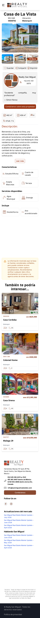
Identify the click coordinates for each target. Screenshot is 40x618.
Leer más (20, 161)
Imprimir (33, 68)
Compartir (22, 68)
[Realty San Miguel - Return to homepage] (17, 5)
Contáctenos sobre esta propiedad (20, 106)
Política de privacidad (13, 614)
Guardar (10, 68)
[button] (3, 5)
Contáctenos (20, 492)
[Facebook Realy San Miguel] (5, 504)
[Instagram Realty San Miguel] (11, 504)
